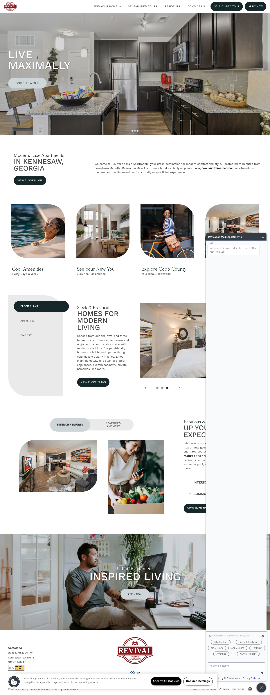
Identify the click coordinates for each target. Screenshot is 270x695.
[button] (226, 6)
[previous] (146, 387)
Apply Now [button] (135, 594)
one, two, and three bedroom (214, 168)
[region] (116, 681)
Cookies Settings (198, 681)
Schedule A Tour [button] (27, 83)
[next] (179, 387)
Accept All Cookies (166, 681)
